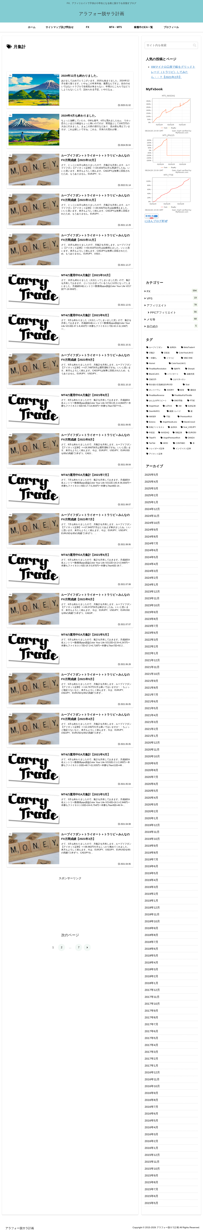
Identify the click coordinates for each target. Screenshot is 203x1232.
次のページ (70, 935)
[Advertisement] (70, 59)
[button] (194, 45)
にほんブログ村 (155, 221)
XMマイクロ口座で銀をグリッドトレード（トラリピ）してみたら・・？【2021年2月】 (173, 72)
